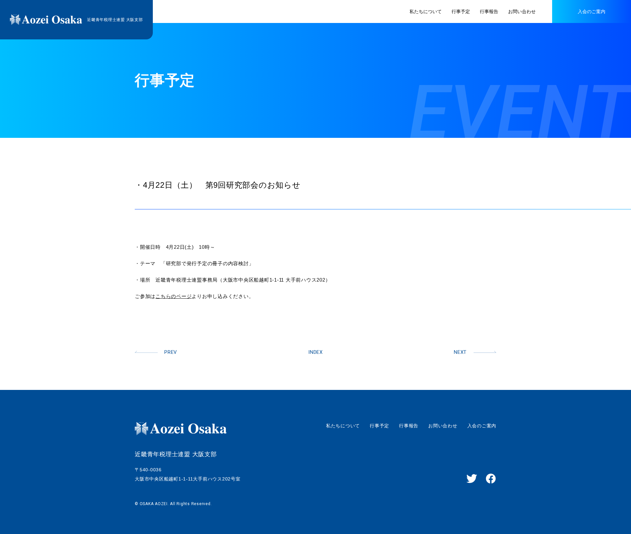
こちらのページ (173, 296)
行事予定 (379, 425)
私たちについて (343, 425)
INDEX (315, 352)
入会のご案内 (482, 425)
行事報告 (408, 425)
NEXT (460, 352)
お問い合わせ (442, 425)
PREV (170, 352)
